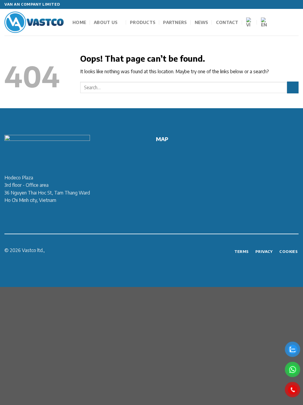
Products (142, 22)
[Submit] (293, 87)
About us (105, 22)
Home (79, 22)
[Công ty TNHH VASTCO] (34, 22)
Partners (175, 22)
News (201, 22)
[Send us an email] (295, 4)
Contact (227, 22)
